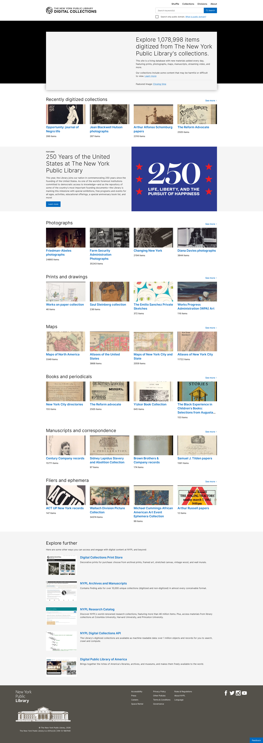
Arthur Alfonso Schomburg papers (153, 129)
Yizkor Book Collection (150, 404)
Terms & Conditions (161, 700)
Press (133, 695)
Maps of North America (63, 354)
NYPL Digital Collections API (100, 633)
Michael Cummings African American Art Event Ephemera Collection (153, 512)
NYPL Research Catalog (97, 609)
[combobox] (179, 10)
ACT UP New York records (65, 508)
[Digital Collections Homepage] (71, 10)
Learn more (150, 76)
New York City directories (64, 404)
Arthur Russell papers (193, 508)
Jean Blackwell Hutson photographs (106, 129)
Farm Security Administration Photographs (100, 254)
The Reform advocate (105, 404)
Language (178, 700)
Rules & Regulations (183, 691)
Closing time (159, 84)
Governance (158, 704)
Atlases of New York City (195, 354)
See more (210, 100)
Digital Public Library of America (103, 659)
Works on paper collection (65, 304)
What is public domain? (195, 17)
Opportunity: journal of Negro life (62, 129)
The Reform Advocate (193, 127)
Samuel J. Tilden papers (195, 458)
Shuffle (175, 3)
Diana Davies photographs (197, 250)
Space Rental (137, 704)
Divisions (202, 3)
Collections (188, 3)
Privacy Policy (159, 691)
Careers (134, 700)
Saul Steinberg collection (108, 304)
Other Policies (159, 695)
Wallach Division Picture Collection (107, 510)
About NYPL (179, 695)
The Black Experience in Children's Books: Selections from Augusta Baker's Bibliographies (195, 410)
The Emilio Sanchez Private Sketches (153, 306)
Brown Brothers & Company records (147, 460)
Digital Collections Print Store (101, 557)
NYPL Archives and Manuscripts (103, 583)
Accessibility (136, 691)
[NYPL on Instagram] (238, 693)
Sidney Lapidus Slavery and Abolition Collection (107, 460)
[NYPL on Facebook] (225, 693)
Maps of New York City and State (153, 356)
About (214, 3)
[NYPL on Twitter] (232, 693)
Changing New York (148, 250)
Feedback (256, 740)
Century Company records (65, 458)
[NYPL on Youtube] (244, 693)
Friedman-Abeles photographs (58, 252)
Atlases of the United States (105, 356)
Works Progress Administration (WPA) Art (196, 306)
